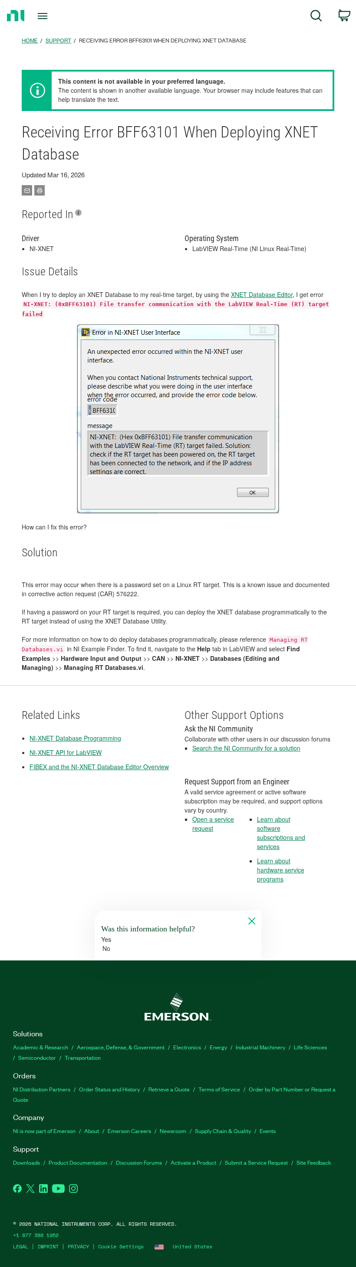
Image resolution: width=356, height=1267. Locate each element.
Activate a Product (193, 1162)
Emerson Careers (129, 1131)
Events (268, 1131)
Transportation (83, 1057)
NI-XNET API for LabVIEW (66, 752)
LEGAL (20, 1246)
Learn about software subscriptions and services (281, 833)
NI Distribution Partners (41, 1089)
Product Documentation (78, 1162)
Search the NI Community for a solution (246, 748)
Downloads (26, 1162)
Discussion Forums (139, 1162)
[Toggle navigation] (53, 16)
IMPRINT (48, 1246)
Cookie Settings (121, 1246)
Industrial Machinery (260, 1047)
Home (30, 40)
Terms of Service (219, 1089)
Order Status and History (109, 1089)
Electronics (187, 1047)
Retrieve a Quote (169, 1089)
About (91, 1131)
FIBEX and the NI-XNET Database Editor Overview (99, 766)
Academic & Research (40, 1047)
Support (58, 40)
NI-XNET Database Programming (75, 738)
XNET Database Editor (262, 294)
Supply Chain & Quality (223, 1131)
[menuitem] (316, 17)
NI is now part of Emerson (44, 1131)
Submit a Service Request (256, 1162)
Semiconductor (37, 1057)
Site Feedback (314, 1162)
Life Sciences (310, 1047)
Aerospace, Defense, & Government (121, 1047)
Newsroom (173, 1131)
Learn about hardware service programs (280, 869)
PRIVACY (78, 1246)
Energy (218, 1047)
